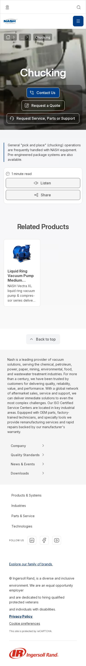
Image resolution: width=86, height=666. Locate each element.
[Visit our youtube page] (56, 540)
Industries (18, 506)
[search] (78, 7)
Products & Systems (26, 495)
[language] (7, 7)
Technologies (21, 526)
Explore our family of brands (31, 564)
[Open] (78, 21)
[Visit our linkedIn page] (32, 540)
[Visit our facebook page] (44, 540)
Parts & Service (23, 516)
